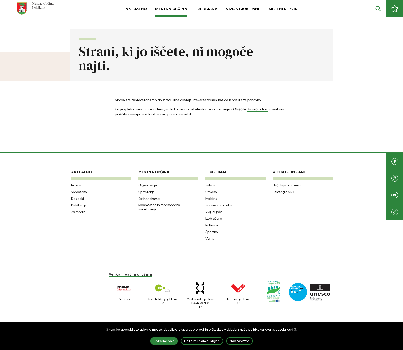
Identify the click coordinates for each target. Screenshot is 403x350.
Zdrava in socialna (218, 205)
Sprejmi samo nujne (202, 341)
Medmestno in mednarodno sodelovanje (159, 207)
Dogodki (77, 199)
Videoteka (79, 192)
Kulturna (211, 225)
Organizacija (147, 185)
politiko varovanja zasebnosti (270, 329)
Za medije (78, 212)
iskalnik (186, 114)
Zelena (210, 185)
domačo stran (257, 109)
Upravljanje (146, 192)
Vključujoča (213, 212)
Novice (76, 185)
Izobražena (213, 219)
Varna (209, 238)
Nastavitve (239, 341)
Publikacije (78, 205)
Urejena (211, 192)
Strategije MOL (284, 192)
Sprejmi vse (164, 341)
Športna (211, 232)
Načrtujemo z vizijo (287, 185)
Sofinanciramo (149, 199)
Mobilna (211, 199)
